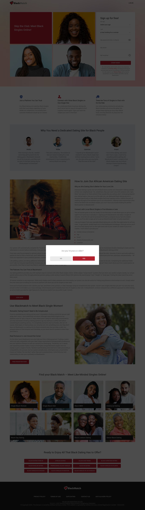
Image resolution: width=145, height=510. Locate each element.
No (61, 258)
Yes (83, 258)
